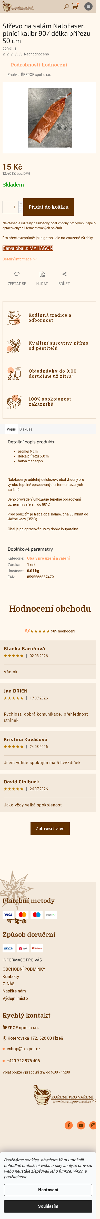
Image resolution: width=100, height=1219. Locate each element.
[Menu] (88, 6)
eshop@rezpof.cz (24, 1046)
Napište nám (14, 988)
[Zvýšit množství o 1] (20, 201)
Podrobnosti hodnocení (39, 64)
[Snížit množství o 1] (20, 207)
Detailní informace (17, 256)
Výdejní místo (15, 995)
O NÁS (9, 981)
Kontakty (11, 973)
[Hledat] (67, 6)
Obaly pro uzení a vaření (48, 555)
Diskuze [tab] (26, 426)
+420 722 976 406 (23, 1058)
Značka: (29, 75)
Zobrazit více (48, 825)
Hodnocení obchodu (48, 606)
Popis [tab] (11, 426)
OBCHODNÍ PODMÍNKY (24, 966)
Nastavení (48, 1189)
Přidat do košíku (48, 204)
